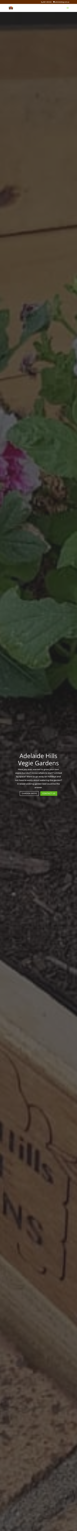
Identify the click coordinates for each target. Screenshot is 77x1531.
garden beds (29, 793)
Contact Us (48, 793)
